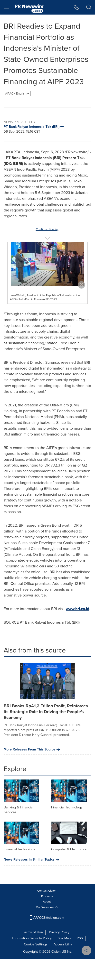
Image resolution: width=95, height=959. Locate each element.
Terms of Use (33, 932)
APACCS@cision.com (48, 917)
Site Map (64, 938)
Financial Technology (67, 807)
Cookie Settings (36, 944)
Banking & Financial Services (18, 810)
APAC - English (16, 93)
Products (47, 896)
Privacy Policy (59, 932)
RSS (80, 938)
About (47, 901)
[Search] (89, 7)
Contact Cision (47, 890)
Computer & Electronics (69, 849)
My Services (45, 907)
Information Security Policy (32, 938)
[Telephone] (76, 7)
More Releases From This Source (29, 749)
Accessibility (63, 944)
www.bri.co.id (77, 609)
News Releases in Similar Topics (29, 859)
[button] (47, 264)
